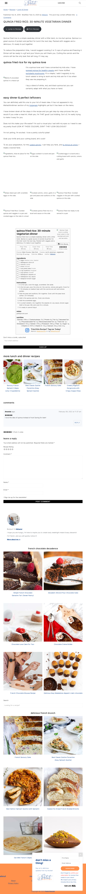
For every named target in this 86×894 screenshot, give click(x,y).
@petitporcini (41, 331)
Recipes (12, 9)
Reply (77, 423)
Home (5, 9)
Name (6, 482)
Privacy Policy (13, 883)
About (13, 881)
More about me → (13, 539)
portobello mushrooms (35, 73)
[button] (60, 247)
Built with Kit (70, 885)
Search (6, 700)
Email (6, 490)
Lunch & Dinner (22, 9)
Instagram (33, 105)
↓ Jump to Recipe (13, 29)
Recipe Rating (8, 447)
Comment (7, 454)
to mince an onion (70, 145)
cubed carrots (35, 145)
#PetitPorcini (55, 331)
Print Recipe (34, 29)
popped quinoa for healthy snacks (40, 70)
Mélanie (52, 254)
